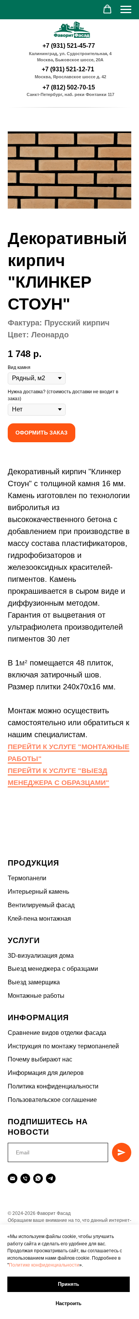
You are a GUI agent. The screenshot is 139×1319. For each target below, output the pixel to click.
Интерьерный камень (38, 891)
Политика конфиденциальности (53, 1086)
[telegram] (51, 1178)
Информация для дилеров (46, 1073)
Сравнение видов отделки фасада (57, 1032)
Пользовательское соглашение (52, 1100)
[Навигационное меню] (125, 9)
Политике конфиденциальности (44, 1265)
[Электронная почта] (12, 1178)
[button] (107, 9)
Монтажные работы (36, 995)
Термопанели (27, 878)
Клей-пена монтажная (39, 918)
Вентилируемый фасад (41, 905)
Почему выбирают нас (40, 1059)
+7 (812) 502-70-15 (68, 87)
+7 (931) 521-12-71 (68, 69)
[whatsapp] (38, 1178)
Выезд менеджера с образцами (53, 968)
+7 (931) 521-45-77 (68, 45)
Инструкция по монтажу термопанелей (63, 1046)
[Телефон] (25, 1178)
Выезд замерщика (34, 982)
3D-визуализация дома (41, 955)
